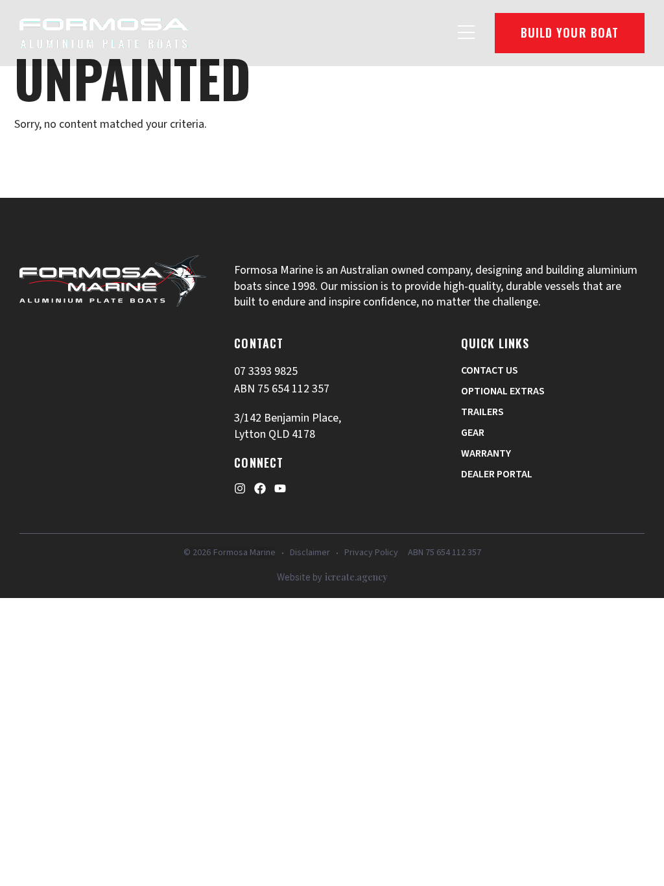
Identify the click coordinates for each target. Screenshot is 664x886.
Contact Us (489, 370)
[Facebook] (260, 488)
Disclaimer (310, 553)
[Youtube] (280, 488)
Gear (472, 432)
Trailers (482, 411)
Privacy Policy (371, 553)
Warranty (486, 453)
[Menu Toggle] (466, 33)
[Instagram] (240, 488)
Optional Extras (503, 391)
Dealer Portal (496, 474)
